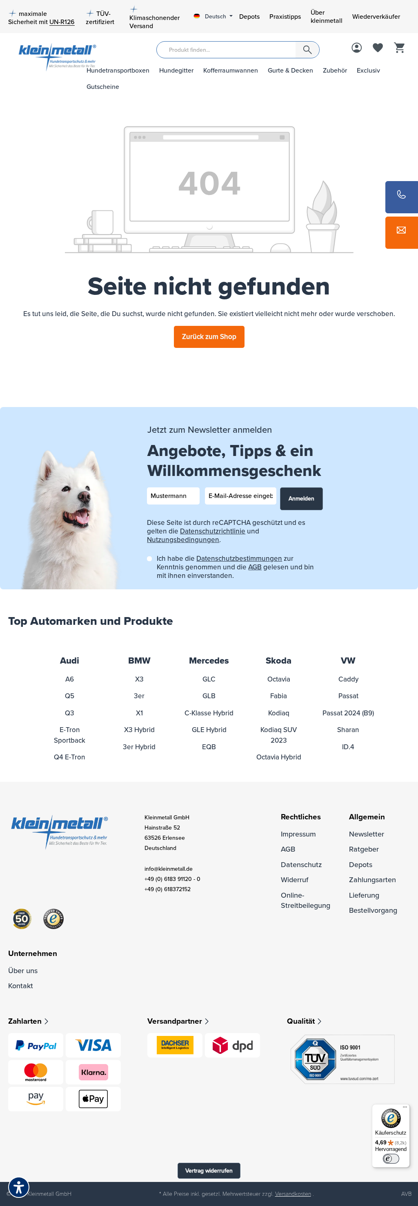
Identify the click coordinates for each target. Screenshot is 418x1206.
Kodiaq (278, 713)
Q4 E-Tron (69, 757)
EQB (209, 747)
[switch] (391, 1159)
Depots (249, 17)
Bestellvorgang (373, 910)
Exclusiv (368, 70)
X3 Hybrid (139, 730)
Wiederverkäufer (376, 17)
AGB (255, 567)
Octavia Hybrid (278, 757)
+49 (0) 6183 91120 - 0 (172, 879)
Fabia (278, 696)
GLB (209, 696)
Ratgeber (364, 849)
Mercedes (209, 660)
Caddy (348, 679)
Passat (348, 696)
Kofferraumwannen (230, 70)
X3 (139, 679)
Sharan (348, 730)
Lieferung (364, 895)
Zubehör (335, 70)
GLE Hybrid (209, 730)
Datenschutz (301, 864)
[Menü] (405, 1109)
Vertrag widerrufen (209, 1170)
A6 (69, 679)
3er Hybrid (139, 747)
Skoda (278, 660)
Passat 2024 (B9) (348, 713)
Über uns (23, 970)
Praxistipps (285, 17)
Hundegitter (176, 70)
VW (348, 660)
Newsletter (366, 834)
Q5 (69, 696)
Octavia (278, 679)
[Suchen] (307, 50)
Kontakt (20, 985)
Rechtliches (301, 817)
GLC (209, 679)
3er (139, 696)
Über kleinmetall (326, 17)
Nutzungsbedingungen (183, 540)
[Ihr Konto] (356, 48)
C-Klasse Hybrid (209, 713)
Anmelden (301, 498)
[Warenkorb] (399, 48)
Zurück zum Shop (209, 336)
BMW (139, 660)
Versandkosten (293, 1194)
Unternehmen (32, 953)
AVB (406, 1194)
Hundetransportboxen (118, 70)
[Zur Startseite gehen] (41, 56)
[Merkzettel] (378, 48)
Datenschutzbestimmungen (239, 558)
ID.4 (348, 747)
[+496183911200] (401, 197)
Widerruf (294, 879)
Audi (69, 660)
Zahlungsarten (372, 879)
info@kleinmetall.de (169, 868)
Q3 (69, 713)
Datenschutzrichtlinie (212, 531)
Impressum (298, 834)
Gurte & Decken (290, 70)
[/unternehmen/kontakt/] (401, 233)
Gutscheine (103, 87)
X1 (139, 713)
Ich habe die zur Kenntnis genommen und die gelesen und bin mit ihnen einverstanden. (235, 567)
